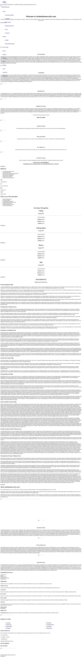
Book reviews (49, 628)
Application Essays (50, 624)
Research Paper (9, 626)
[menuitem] (4, 11)
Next (5, 608)
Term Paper (8, 622)
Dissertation (49, 622)
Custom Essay (9, 624)
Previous (2, 608)
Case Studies (49, 626)
